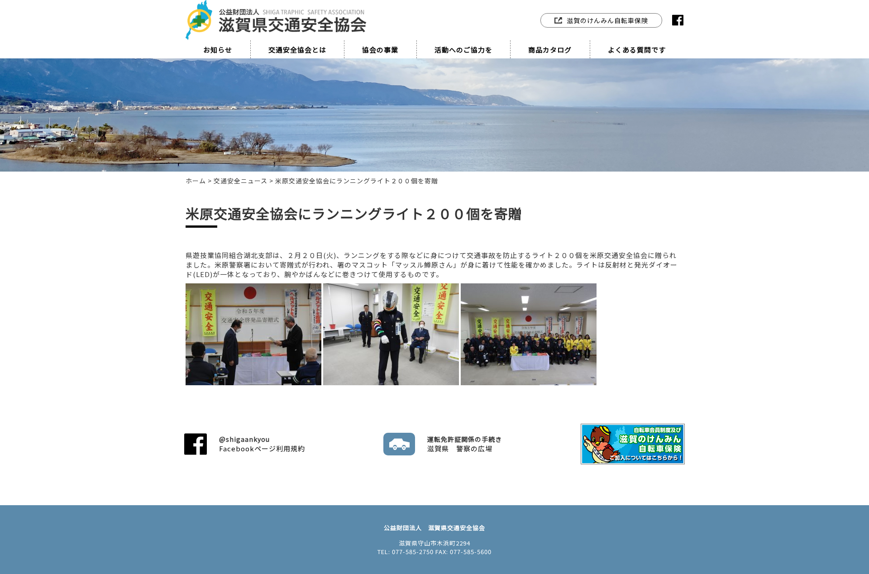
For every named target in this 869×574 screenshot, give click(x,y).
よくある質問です (637, 49)
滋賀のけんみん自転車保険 (607, 20)
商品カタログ (550, 49)
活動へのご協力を (463, 49)
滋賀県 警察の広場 (464, 444)
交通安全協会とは (297, 49)
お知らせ (217, 49)
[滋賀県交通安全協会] (276, 10)
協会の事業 (380, 49)
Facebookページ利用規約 (262, 444)
